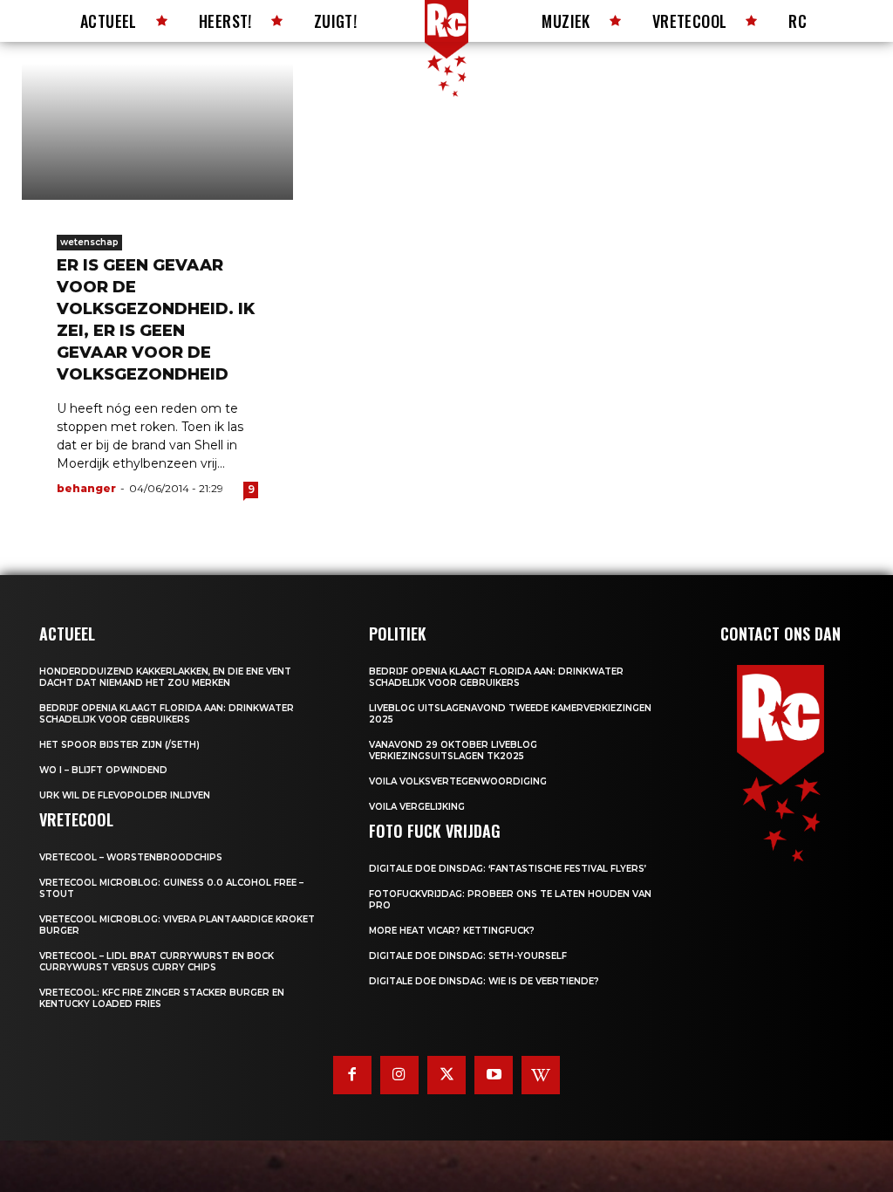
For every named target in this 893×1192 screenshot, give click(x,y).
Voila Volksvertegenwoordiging (458, 781)
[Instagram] (399, 1075)
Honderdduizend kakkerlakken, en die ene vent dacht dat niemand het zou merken (165, 677)
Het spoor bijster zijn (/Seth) (119, 744)
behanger (86, 488)
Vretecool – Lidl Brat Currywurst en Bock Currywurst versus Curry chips (156, 961)
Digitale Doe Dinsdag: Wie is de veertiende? (484, 981)
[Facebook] (352, 1075)
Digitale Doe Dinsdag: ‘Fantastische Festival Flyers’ (507, 868)
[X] (446, 1075)
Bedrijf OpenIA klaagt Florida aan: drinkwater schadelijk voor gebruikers (166, 713)
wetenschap (89, 242)
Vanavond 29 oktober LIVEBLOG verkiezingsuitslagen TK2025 (453, 750)
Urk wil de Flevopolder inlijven (124, 795)
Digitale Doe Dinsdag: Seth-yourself (468, 956)
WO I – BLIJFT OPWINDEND (103, 770)
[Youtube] (493, 1075)
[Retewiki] (540, 1075)
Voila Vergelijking (417, 806)
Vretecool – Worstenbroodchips (130, 857)
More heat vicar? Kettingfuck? (452, 930)
